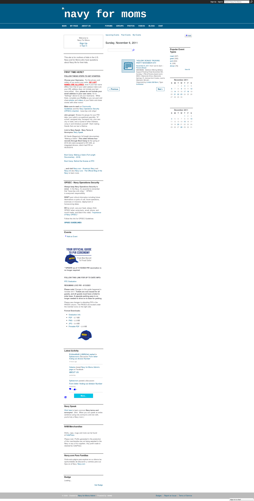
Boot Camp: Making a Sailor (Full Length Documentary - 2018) (79, 155)
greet (172, 58)
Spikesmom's (74, 356)
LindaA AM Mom (152, 82)
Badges (159, 495)
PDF (70, 317)
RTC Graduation (70, 281)
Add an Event (72, 236)
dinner (172, 66)
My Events (137, 35)
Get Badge (98, 485)
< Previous (113, 89)
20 (178, 124)
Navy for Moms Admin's (90, 367)
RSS (65, 397)
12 (191, 88)
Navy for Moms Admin (86, 495)
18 (188, 91)
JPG (70, 323)
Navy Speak (78, 132)
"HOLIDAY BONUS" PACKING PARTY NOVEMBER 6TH (148, 61)
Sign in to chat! (235, 499)
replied (92, 354)
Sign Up (213, 2)
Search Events (133, 50)
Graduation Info (74, 314)
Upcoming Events (112, 35)
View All (187, 69)
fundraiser (140, 84)
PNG (70, 320)
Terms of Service (185, 495)
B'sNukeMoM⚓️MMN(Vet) (79, 354)
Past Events (126, 35)
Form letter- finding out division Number (83, 357)
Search (251, 2)
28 (181, 127)
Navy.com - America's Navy (84, 168)
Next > (160, 89)
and (171, 61)
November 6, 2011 (143, 66)
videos (80, 100)
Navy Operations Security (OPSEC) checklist (81, 109)
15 (185, 121)
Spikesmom (73, 380)
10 (191, 118)
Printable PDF (74, 326)
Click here (68, 410)
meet (172, 56)
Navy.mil (67, 170)
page (71, 369)
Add (189, 35)
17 (185, 91)
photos (71, 100)
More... (83, 395)
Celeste (72, 367)
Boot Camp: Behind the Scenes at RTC (79, 161)
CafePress (70, 435)
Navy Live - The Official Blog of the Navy (83, 171)
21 (175, 94)
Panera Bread (141, 68)
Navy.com (81, 464)
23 (181, 94)
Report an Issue (170, 495)
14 (175, 91)
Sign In (220, 2)
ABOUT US (74, 372)
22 (178, 94)
